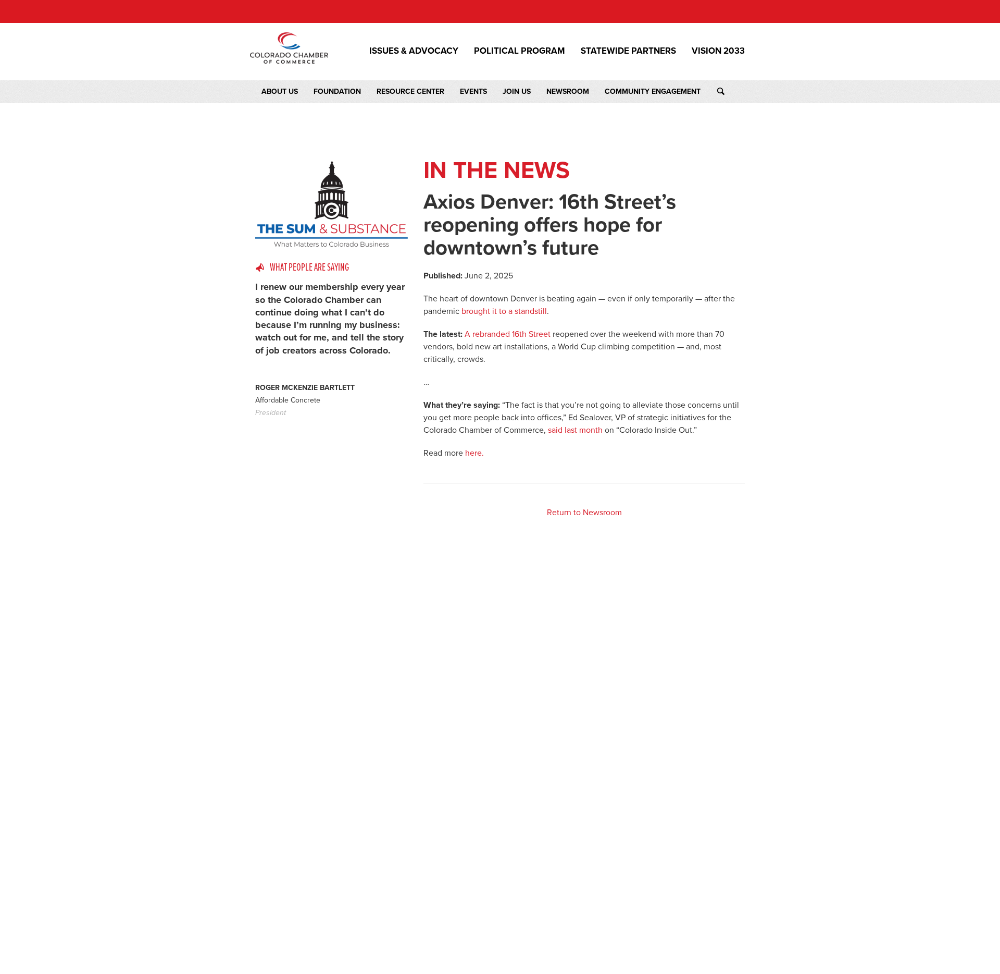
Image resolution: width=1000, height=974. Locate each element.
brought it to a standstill (504, 311)
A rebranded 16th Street (508, 334)
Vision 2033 (718, 51)
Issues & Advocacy (413, 51)
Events (473, 91)
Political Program (519, 51)
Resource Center (410, 91)
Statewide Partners (628, 51)
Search (730, 91)
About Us (279, 91)
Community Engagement (653, 91)
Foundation (337, 91)
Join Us (517, 91)
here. (474, 453)
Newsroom (567, 91)
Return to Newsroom (584, 512)
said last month (575, 430)
